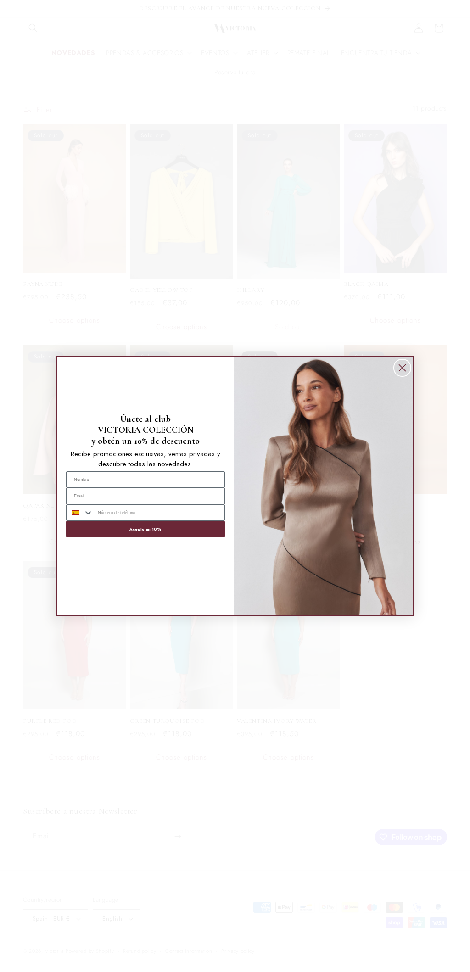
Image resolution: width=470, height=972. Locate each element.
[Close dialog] (402, 368)
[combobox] (80, 512)
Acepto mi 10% (145, 529)
